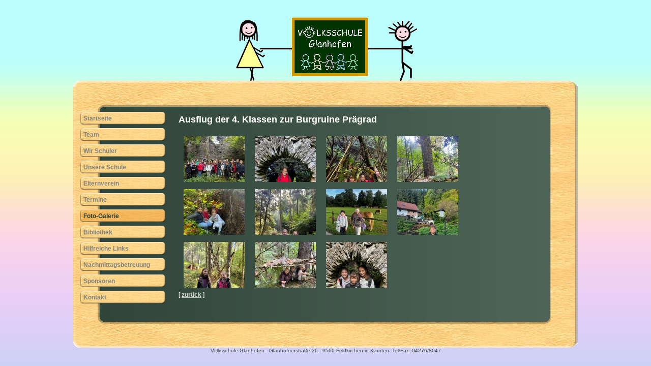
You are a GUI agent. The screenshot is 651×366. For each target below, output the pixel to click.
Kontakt (94, 297)
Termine (95, 199)
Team (91, 134)
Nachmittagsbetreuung (116, 264)
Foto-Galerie (101, 216)
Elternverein (101, 183)
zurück (191, 294)
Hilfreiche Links (106, 248)
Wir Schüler (100, 151)
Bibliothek (97, 232)
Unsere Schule (104, 167)
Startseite (97, 118)
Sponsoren (99, 281)
